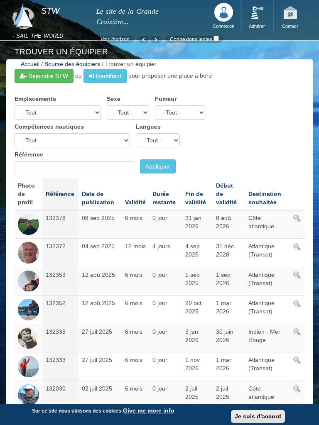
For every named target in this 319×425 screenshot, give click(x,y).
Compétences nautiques (49, 126)
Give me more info (148, 410)
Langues (148, 126)
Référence (29, 154)
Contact (290, 26)
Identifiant (107, 76)
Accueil (30, 64)
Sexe (113, 98)
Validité (135, 202)
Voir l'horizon (115, 39)
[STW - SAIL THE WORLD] (49, 2)
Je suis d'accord (258, 416)
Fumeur (166, 98)
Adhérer (257, 26)
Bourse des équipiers (72, 64)
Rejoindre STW (47, 76)
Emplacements (35, 98)
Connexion (223, 26)
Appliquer (157, 166)
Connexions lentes (191, 39)
